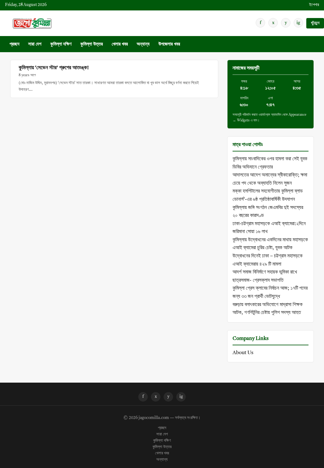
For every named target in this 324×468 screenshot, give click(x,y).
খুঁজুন (315, 23)
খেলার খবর (120, 44)
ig (298, 23)
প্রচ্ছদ (14, 44)
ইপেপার (314, 5)
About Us (243, 352)
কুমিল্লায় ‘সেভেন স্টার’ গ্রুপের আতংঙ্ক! (54, 68)
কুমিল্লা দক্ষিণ (61, 44)
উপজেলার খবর (169, 44)
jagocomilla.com (154, 418)
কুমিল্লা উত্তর (91, 44)
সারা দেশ (34, 44)
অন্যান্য (143, 44)
